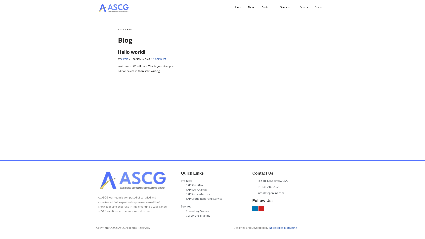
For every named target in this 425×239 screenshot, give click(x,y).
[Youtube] (261, 208)
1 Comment (159, 58)
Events (304, 7)
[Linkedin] (255, 208)
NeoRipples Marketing (283, 228)
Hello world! (131, 52)
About (251, 7)
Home (237, 7)
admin (124, 58)
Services (285, 7)
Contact (319, 7)
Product (266, 7)
